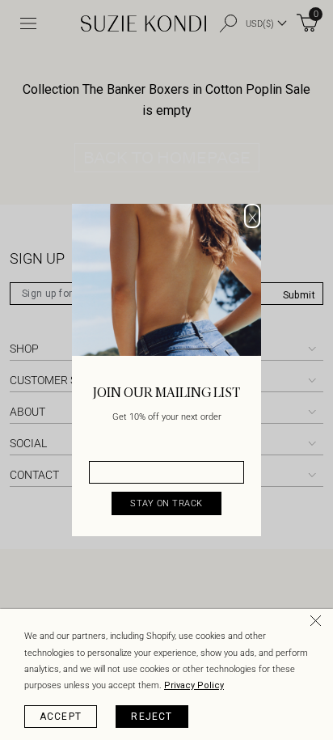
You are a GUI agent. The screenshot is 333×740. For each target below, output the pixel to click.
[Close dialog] (252, 216)
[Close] (318, 623)
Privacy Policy (194, 685)
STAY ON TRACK (166, 503)
